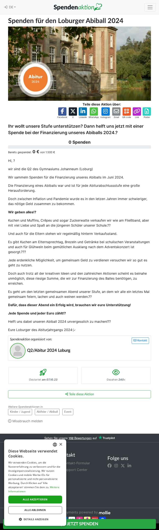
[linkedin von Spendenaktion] (129, 465)
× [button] (60, 444)
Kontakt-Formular (76, 463)
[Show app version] (156, 527)
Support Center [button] (74, 470)
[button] (62, 113)
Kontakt (141, 340)
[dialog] (35, 482)
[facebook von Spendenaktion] (109, 465)
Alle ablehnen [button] (35, 510)
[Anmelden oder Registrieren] (5, 7)
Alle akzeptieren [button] (35, 499)
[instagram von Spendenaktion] (116, 465)
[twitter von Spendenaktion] (123, 465)
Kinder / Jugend (20, 411)
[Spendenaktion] (77, 7)
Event (67, 411)
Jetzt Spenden (82, 524)
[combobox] (55, 445)
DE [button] (11, 7)
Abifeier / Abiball (47, 411)
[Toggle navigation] (150, 7)
